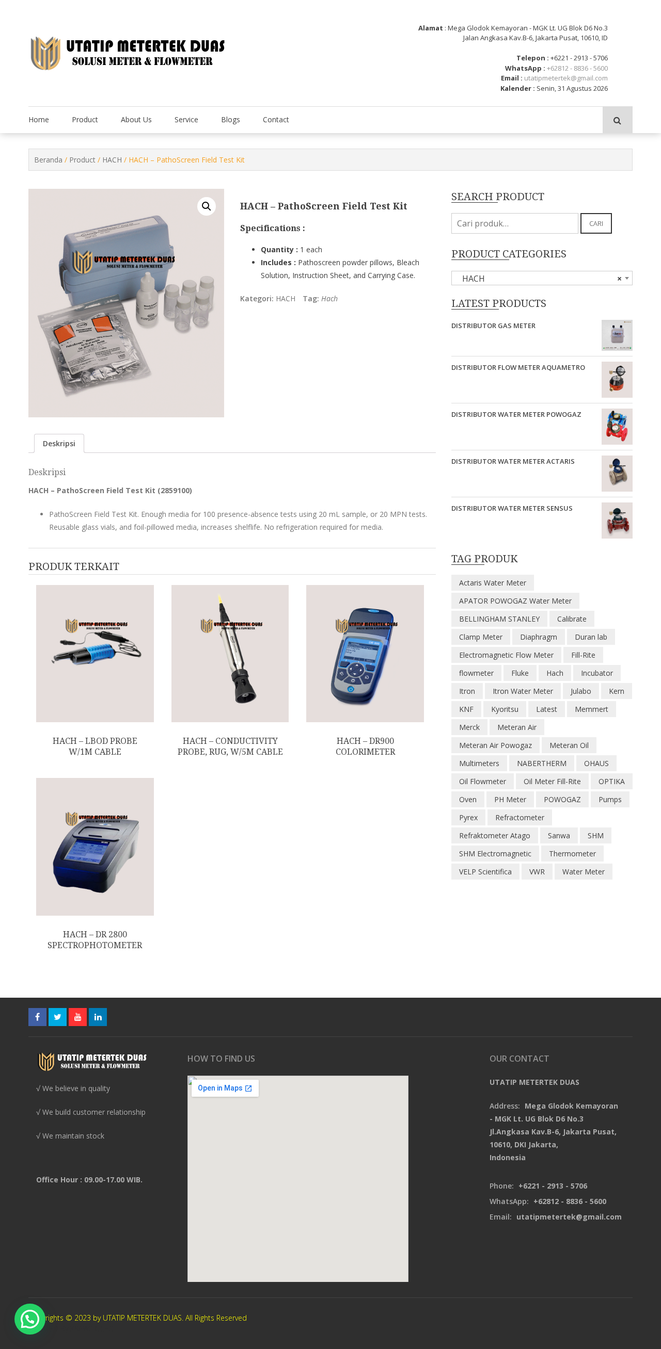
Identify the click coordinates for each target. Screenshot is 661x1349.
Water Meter (583, 871)
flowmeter (476, 673)
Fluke (520, 673)
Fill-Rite (583, 655)
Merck (469, 727)
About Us (136, 119)
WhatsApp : (525, 68)
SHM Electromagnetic (495, 853)
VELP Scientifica (485, 871)
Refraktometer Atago (494, 835)
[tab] (59, 443)
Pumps (610, 799)
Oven (468, 799)
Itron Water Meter (523, 691)
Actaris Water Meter (492, 583)
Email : (512, 78)
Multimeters (479, 763)
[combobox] (542, 278)
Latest (546, 709)
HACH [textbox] (539, 278)
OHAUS (596, 763)
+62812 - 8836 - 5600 (577, 68)
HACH (112, 160)
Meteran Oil (569, 745)
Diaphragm (538, 637)
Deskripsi (59, 443)
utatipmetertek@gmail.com (566, 78)
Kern (616, 691)
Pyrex (468, 817)
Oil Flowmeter (482, 781)
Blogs (230, 119)
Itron (467, 691)
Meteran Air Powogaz (495, 745)
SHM (596, 835)
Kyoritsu (504, 709)
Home (38, 119)
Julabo (581, 691)
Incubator (597, 673)
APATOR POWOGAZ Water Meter (515, 601)
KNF (466, 709)
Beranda (48, 160)
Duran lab (591, 637)
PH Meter (510, 799)
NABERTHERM (541, 763)
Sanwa (559, 835)
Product (85, 119)
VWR (537, 871)
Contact (276, 119)
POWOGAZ (562, 799)
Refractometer (519, 817)
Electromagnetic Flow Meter (506, 655)
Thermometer (572, 853)
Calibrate (572, 619)
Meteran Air (517, 727)
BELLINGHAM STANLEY (499, 619)
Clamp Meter (480, 637)
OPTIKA (612, 781)
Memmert (591, 709)
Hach (329, 298)
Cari (596, 223)
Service (186, 119)
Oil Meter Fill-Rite (552, 781)
